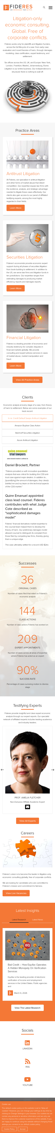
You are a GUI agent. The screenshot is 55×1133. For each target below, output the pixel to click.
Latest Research (19, 919)
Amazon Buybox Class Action (27, 425)
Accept (22, 1129)
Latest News (37, 919)
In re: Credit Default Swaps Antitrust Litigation (27, 418)
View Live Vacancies (16, 893)
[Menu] (50, 7)
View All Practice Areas (27, 379)
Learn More (15, 207)
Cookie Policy (9, 1129)
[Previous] (2, 770)
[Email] (27, 807)
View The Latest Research (27, 1007)
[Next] (52, 770)
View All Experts (27, 820)
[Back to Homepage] (18, 7)
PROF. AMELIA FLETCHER (28, 797)
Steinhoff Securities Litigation (27, 432)
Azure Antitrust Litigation (27, 440)
